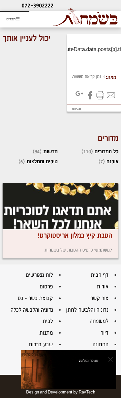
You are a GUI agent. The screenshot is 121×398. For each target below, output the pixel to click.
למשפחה (99, 321)
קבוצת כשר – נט (35, 298)
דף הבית (99, 275)
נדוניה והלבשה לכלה (32, 310)
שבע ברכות (41, 344)
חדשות (50, 151)
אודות (102, 287)
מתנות (46, 333)
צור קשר (99, 298)
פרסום (46, 287)
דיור (104, 333)
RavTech (87, 392)
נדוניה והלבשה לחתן (87, 310)
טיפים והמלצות (42, 161)
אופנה (112, 161)
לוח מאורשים (39, 275)
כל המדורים (106, 151)
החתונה (100, 344)
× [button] (110, 359)
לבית (48, 321)
